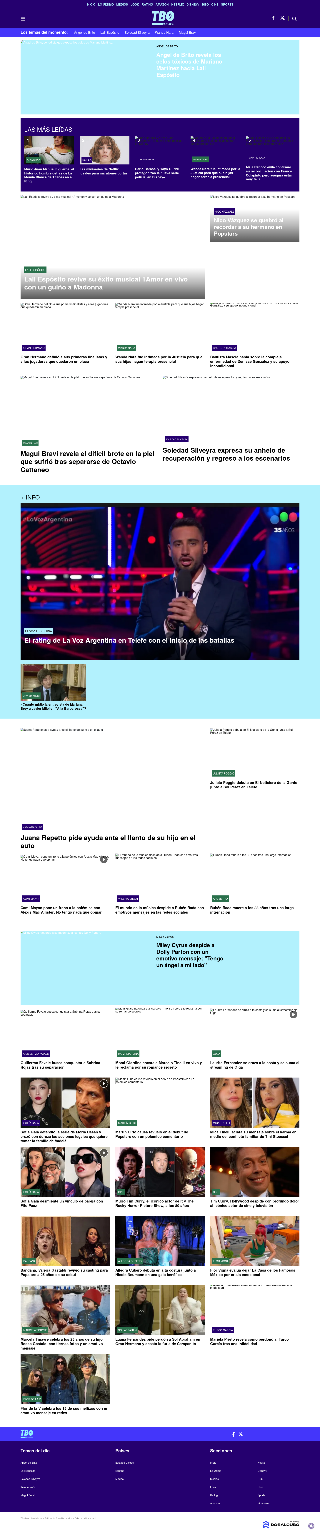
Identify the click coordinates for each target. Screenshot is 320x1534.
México (119, 1479)
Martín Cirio (127, 1122)
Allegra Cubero (130, 1261)
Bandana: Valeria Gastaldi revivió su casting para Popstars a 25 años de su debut (64, 1272)
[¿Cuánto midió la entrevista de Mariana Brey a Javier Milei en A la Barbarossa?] (53, 682)
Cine (215, 4)
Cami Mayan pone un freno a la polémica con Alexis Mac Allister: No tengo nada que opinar (61, 910)
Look (135, 4)
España (119, 1471)
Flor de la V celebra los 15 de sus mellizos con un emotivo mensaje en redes (64, 1410)
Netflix (177, 4)
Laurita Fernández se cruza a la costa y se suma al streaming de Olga (254, 1065)
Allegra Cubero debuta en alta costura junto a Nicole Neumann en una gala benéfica (155, 1272)
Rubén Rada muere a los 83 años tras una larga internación (252, 910)
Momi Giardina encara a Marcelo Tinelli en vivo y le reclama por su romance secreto (158, 1065)
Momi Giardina (128, 1053)
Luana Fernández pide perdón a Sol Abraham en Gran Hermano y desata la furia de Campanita (157, 1341)
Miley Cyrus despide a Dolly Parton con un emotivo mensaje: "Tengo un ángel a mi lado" (189, 955)
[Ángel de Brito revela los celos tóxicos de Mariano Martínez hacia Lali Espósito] (87, 67)
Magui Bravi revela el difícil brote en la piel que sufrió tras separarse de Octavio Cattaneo (87, 461)
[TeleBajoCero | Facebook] (274, 18)
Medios (122, 4)
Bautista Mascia (224, 348)
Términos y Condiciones (31, 1518)
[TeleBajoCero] (89, 1434)
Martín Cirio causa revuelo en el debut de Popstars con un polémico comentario (151, 1134)
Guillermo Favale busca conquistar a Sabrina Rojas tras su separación (60, 1065)
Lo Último (106, 4)
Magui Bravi (187, 32)
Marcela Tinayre (35, 1330)
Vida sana (263, 1503)
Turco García (223, 1330)
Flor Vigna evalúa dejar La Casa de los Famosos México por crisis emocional (252, 1272)
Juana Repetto (32, 826)
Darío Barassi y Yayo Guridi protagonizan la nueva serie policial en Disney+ (157, 172)
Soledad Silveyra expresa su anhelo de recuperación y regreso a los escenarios (226, 454)
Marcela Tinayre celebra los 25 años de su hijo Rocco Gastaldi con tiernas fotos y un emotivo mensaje (62, 1343)
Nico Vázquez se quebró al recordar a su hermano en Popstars (249, 227)
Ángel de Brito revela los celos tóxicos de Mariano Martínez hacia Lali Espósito (189, 65)
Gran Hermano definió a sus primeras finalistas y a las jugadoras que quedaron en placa (64, 359)
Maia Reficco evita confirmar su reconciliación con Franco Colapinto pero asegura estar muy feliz (269, 173)
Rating (147, 4)
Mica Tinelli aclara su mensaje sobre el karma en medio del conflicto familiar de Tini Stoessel (253, 1134)
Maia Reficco (257, 157)
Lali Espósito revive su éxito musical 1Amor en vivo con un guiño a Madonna (106, 283)
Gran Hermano (34, 348)
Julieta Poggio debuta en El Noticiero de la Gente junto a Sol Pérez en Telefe (253, 785)
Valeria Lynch (128, 898)
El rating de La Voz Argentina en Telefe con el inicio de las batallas (129, 640)
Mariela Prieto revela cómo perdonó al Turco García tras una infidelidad (249, 1341)
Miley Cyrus (165, 936)
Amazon (162, 4)
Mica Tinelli (221, 1122)
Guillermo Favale (36, 1053)
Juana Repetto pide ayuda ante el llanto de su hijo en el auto (108, 841)
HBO (205, 4)
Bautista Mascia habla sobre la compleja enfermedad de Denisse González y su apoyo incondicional (249, 361)
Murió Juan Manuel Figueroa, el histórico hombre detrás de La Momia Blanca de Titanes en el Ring (49, 175)
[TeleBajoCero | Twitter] (282, 18)
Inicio (90, 4)
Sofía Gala (31, 1122)
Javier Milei (31, 695)
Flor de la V (32, 1399)
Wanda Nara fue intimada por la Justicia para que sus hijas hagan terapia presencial (215, 172)
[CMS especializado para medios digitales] (266, 1524)
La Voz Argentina (38, 630)
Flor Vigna (221, 1261)
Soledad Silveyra (137, 32)
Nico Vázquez (224, 211)
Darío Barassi (146, 159)
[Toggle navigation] (22, 18)
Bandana (29, 1261)
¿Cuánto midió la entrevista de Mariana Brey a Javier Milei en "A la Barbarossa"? (53, 706)
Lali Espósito (109, 32)
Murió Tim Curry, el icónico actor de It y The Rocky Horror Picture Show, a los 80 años (154, 1203)
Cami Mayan (31, 898)
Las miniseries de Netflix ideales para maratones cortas (104, 171)
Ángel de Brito (84, 32)
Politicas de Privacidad (55, 1518)
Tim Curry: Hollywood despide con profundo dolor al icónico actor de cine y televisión (254, 1203)
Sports (227, 4)
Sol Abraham (127, 1330)
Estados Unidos (124, 1462)
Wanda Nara (164, 32)
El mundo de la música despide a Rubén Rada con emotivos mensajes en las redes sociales (159, 910)
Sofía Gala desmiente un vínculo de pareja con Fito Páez (62, 1203)
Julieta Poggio (223, 773)
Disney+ (192, 4)
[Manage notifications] (311, 1526)
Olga (216, 1053)
